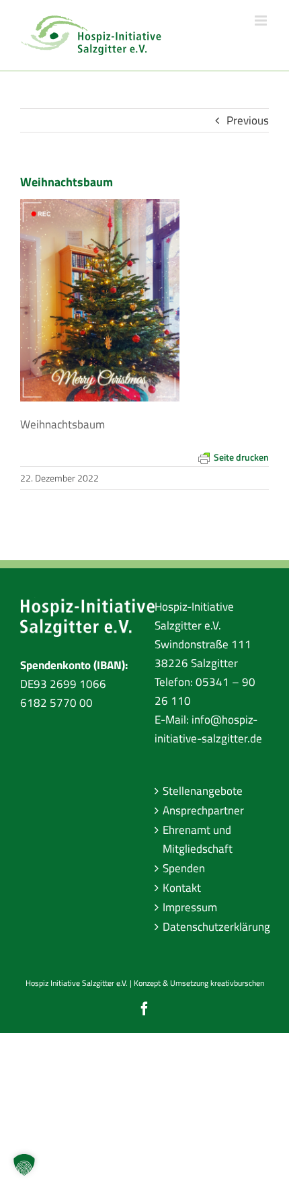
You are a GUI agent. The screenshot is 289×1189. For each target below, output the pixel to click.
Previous (247, 120)
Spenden (184, 868)
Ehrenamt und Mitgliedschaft (198, 839)
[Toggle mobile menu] (262, 20)
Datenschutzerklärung (212, 926)
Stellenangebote (203, 791)
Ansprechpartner (203, 810)
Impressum (190, 907)
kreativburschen (237, 982)
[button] (24, 1165)
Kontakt (182, 887)
